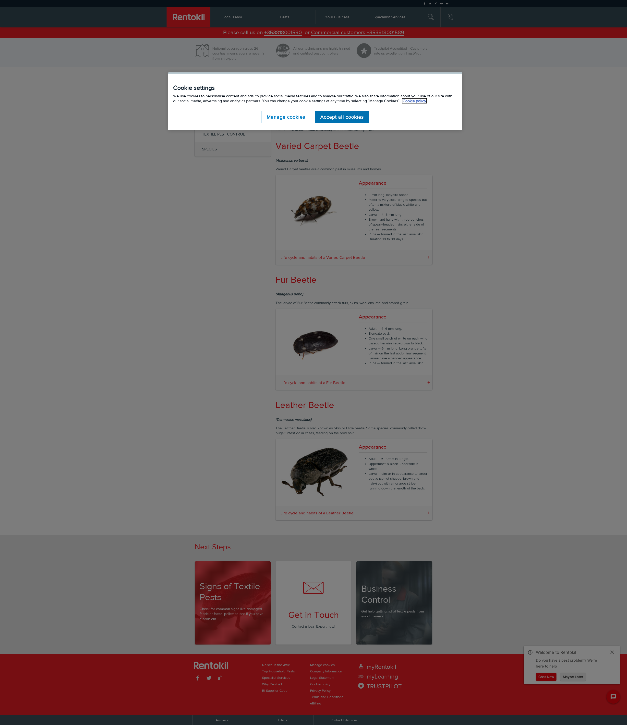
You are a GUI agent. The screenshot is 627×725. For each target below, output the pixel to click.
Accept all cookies (342, 117)
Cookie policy (414, 101)
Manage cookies (286, 117)
